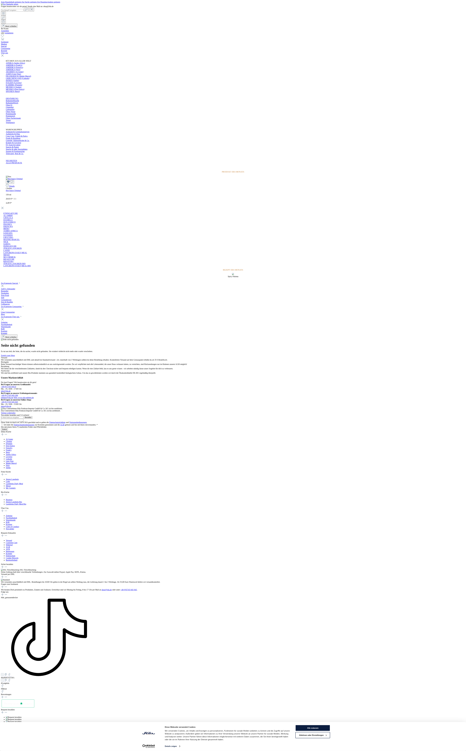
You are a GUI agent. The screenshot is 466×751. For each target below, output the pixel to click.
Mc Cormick (11, 488)
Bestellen (28, 417)
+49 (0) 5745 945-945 (9, 402)
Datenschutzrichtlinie (57, 422)
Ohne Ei (9, 105)
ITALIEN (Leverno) (14, 83)
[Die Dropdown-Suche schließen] (31, 10)
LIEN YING (8, 237)
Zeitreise (9, 516)
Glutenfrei (10, 107)
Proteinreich (10, 116)
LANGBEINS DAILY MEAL (15, 253)
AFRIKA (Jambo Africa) (15, 63)
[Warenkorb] (2, 40)
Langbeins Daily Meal (14, 484)
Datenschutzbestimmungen (24, 425)
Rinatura (9, 500)
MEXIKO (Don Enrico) (15, 89)
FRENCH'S (8, 226)
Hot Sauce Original (13, 190)
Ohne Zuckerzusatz (13, 118)
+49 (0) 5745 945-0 (8, 387)
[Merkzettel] (2, 36)
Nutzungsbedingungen (78, 422)
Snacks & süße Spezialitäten (16, 149)
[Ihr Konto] (3, 22)
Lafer (8, 481)
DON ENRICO (9, 222)
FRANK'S (7, 224)
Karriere (9, 524)
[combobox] (12, 10)
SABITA (6, 244)
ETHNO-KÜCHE (10, 213)
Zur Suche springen (29, 2)
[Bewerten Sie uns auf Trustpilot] (18, 707)
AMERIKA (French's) (14, 67)
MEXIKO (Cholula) (13, 87)
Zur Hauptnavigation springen (48, 2)
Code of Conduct (12, 527)
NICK (5, 242)
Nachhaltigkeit (11, 518)
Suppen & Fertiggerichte (15, 151)
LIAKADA (7, 233)
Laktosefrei (10, 109)
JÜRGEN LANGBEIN (12, 248)
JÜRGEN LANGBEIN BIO (14, 264)
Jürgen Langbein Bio (14, 502)
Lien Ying (9, 461)
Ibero (8, 452)
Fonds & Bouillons (13, 138)
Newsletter (10, 529)
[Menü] (3, 14)
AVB (8, 549)
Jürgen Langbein (12, 479)
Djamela (9, 444)
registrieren (9, 33)
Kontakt (9, 554)
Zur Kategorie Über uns (10, 317)
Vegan (8, 120)
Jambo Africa (11, 454)
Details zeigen (171, 746)
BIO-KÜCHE (8, 259)
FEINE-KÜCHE (10, 246)
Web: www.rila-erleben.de (24, 398)
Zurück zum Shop (8, 355)
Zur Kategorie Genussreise (11, 307)
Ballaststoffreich (12, 103)
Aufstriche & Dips (13, 134)
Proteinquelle (11, 114)
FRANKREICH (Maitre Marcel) (18, 76)
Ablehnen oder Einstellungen (311, 735)
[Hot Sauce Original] (14, 179)
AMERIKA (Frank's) (14, 65)
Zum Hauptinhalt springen (11, 2)
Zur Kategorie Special (9, 283)
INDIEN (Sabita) (12, 81)
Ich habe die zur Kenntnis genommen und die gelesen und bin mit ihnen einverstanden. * (51, 425)
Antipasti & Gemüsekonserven (17, 132)
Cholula (9, 441)
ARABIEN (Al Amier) (15, 72)
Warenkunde (11, 520)
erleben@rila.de (7, 398)
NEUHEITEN (11, 161)
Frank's (8, 450)
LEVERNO (8, 235)
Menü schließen (11, 26)
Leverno (9, 457)
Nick (8, 465)
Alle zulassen (312, 728)
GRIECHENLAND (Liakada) (17, 78)
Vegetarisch (10, 123)
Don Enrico (10, 446)
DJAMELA (8, 220)
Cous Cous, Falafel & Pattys (17, 136)
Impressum (10, 551)
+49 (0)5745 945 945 (129, 590)
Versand (9, 540)
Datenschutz (10, 556)
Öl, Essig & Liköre (13, 145)
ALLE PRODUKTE (14, 163)
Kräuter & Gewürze (13, 143)
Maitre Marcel (11, 463)
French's (9, 448)
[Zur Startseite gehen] (9, 4)
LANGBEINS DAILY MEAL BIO (17, 266)
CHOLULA (8, 218)
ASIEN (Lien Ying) (13, 74)
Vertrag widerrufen (8, 413)
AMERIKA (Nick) (13, 70)
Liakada (9, 459)
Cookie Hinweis (12, 558)
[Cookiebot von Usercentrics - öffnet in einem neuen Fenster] (148, 746)
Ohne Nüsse (10, 112)
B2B (7, 522)
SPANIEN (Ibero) (13, 91)
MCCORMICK (9, 257)
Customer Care (11, 543)
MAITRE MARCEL (11, 240)
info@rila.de (6, 391)
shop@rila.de (6, 406)
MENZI (6, 255)
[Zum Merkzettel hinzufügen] (10, 182)
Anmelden (5, 31)
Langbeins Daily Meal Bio (16, 504)
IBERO (6, 229)
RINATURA (8, 261)
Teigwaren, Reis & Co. (15, 154)
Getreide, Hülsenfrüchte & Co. (17, 140)
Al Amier (9, 439)
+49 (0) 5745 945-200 (9, 395)
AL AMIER (8, 215)
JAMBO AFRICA (10, 231)
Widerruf (9, 545)
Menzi (8, 486)
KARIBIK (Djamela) (14, 85)
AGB (62, 425)
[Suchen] (26, 10)
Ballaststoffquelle (12, 101)
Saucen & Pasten (12, 147)
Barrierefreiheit (11, 560)
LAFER (6, 250)
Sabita (8, 468)
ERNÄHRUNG (12, 98)
